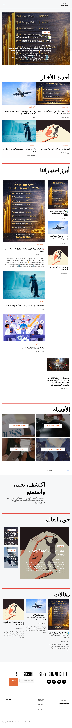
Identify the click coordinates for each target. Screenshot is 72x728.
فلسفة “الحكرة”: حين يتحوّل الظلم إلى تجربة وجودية (55, 149)
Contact (40, 706)
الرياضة (66, 374)
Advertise (41, 708)
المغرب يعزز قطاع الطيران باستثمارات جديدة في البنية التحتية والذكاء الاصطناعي (20, 112)
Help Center (41, 710)
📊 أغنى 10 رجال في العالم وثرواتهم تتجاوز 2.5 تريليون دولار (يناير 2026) (32, 39)
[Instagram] (7, 700)
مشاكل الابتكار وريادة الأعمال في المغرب (33, 348)
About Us (40, 704)
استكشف (65, 145)
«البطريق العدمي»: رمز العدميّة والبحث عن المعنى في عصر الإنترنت (19, 150)
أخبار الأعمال (46, 32)
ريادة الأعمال (39, 343)
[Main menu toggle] (4, 4)
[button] (64, 682)
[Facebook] (10, 700)
